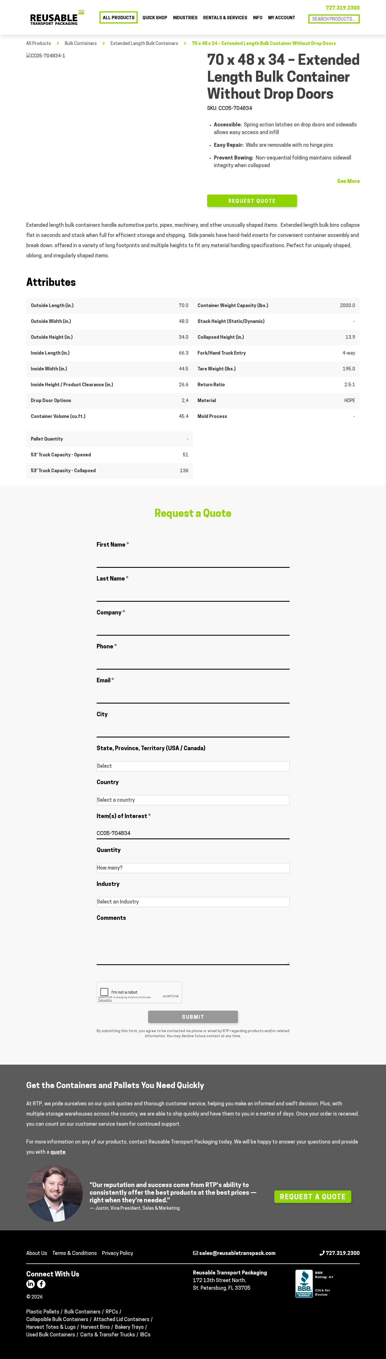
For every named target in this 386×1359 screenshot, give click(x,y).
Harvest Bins (95, 1327)
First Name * (113, 545)
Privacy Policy (117, 1253)
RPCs (112, 1312)
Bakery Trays (129, 1327)
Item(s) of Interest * (124, 816)
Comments (111, 918)
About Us (36, 1253)
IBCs (145, 1335)
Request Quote (252, 201)
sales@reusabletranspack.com (237, 1253)
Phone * (107, 647)
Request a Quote (313, 1197)
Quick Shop (154, 18)
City (102, 715)
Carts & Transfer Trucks (107, 1335)
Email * (105, 681)
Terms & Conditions (74, 1253)
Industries (185, 18)
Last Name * (112, 579)
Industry (108, 884)
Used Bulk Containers (50, 1335)
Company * (111, 613)
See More (348, 181)
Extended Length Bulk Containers (144, 44)
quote (58, 1152)
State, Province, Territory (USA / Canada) (151, 749)
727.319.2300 (343, 8)
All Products (119, 18)
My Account (281, 18)
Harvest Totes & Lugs (51, 1327)
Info (258, 18)
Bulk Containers (81, 44)
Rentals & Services (225, 18)
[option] (109, 99)
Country (108, 783)
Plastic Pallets (42, 1312)
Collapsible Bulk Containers (57, 1320)
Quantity (109, 850)
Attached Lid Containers (121, 1320)
